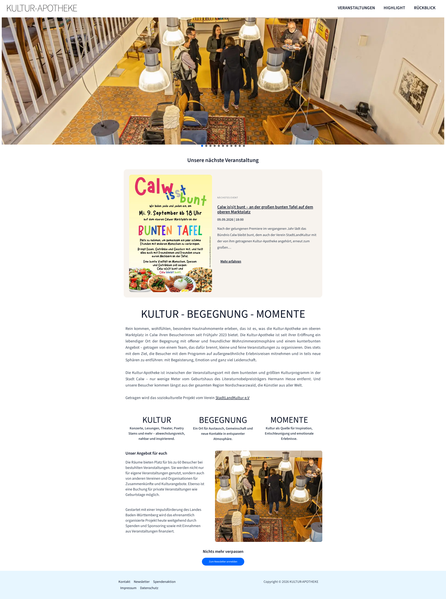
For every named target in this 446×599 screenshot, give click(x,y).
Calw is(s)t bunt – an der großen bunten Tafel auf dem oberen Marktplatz (265, 209)
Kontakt (124, 581)
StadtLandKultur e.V (232, 398)
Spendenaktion (164, 581)
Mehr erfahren (230, 261)
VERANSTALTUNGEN (356, 8)
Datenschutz (149, 588)
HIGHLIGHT (394, 8)
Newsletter (142, 581)
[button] (5, 81)
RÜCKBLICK (425, 8)
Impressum (128, 588)
